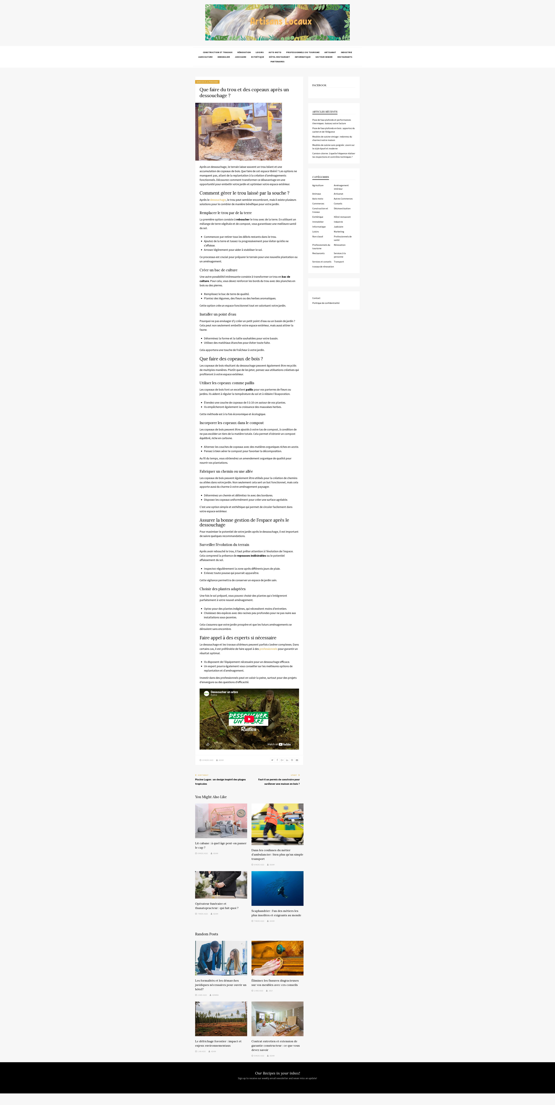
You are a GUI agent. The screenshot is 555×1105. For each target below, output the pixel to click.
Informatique (303, 57)
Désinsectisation (342, 208)
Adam (221, 760)
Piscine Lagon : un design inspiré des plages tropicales (220, 781)
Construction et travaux (218, 52)
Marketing (339, 231)
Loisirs (260, 52)
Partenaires (278, 61)
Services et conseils (321, 261)
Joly (271, 990)
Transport (339, 261)
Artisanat (330, 52)
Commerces (318, 203)
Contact (316, 298)
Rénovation (244, 52)
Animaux (316, 193)
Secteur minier (324, 57)
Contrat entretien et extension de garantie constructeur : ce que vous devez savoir (275, 1045)
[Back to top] (552, 1102)
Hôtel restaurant (279, 57)
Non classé (317, 236)
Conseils (338, 203)
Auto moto (275, 52)
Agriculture (205, 57)
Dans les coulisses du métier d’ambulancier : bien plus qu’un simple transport (277, 854)
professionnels (268, 649)
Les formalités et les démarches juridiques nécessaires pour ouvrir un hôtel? (220, 985)
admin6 (215, 995)
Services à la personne (207, 82)
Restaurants (344, 57)
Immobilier (224, 57)
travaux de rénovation (323, 266)
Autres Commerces (343, 198)
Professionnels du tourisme (303, 52)
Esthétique (257, 57)
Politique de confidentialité (326, 303)
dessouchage (218, 199)
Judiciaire (240, 57)
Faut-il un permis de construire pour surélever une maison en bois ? (279, 781)
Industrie (346, 52)
